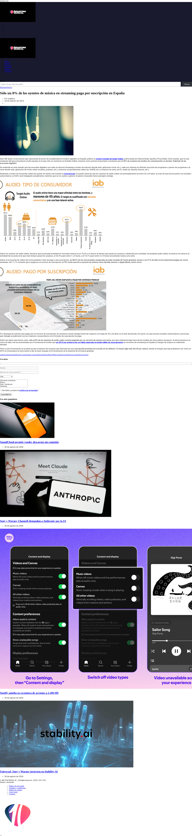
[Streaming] (14, 386)
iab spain (22, 355)
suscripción (84, 355)
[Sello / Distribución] (14, 384)
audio (2, 355)
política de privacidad (28, 390)
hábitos (16, 355)
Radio (78, 355)
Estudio (11, 355)
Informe (40, 355)
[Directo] (14, 382)
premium (65, 355)
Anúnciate (8, 71)
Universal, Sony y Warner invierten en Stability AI (29, 771)
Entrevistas (8, 67)
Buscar (2, 81)
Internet (45, 355)
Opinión (7, 69)
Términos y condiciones (17, 788)
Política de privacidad (16, 786)
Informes (7, 65)
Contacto (12, 794)
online (60, 355)
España (6, 355)
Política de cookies (15, 790)
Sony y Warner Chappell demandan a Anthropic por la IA (33, 521)
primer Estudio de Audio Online (109, 159)
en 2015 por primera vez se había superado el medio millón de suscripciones (89, 342)
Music (50, 355)
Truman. (18, 782)
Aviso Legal (13, 792)
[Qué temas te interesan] (14, 381)
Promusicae (72, 355)
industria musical (31, 355)
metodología (69, 174)
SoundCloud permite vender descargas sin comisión (29, 442)
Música (55, 355)
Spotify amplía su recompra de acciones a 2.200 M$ (29, 692)
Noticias (7, 63)
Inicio (6, 61)
